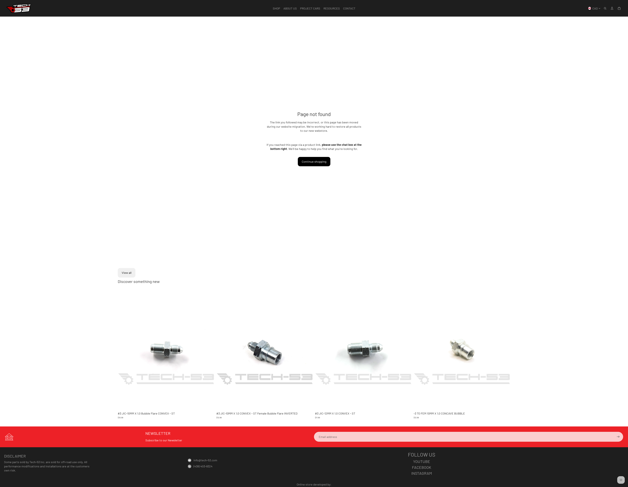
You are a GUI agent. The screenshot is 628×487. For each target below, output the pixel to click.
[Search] (605, 8)
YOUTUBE (421, 461)
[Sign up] (618, 436)
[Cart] (619, 8)
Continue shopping (314, 161)
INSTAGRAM (421, 473)
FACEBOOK (421, 467)
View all (126, 272)
